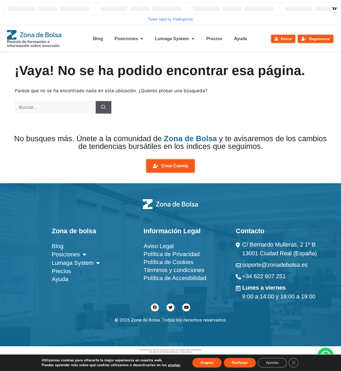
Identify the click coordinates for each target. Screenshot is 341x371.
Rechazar (240, 362)
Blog (98, 38)
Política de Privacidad (172, 254)
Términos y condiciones (174, 270)
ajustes (174, 365)
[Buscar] (103, 107)
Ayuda (240, 38)
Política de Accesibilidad (175, 278)
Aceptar (207, 362)
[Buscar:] (55, 107)
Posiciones (126, 38)
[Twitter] (170, 307)
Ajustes (272, 362)
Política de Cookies (168, 262)
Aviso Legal (159, 246)
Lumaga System (172, 38)
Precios (214, 38)
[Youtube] (186, 307)
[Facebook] (155, 307)
